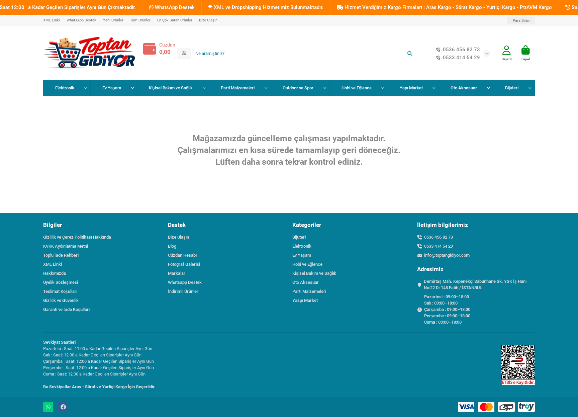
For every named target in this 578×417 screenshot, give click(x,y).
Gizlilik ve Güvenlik (61, 300)
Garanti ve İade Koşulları (66, 309)
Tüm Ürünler (140, 20)
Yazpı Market (305, 300)
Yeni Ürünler (113, 20)
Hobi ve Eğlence (357, 87)
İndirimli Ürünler (183, 291)
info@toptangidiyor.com (447, 255)
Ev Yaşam (111, 87)
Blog (172, 246)
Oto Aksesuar (464, 87)
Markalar (176, 273)
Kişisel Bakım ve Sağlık (171, 87)
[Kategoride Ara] (184, 53)
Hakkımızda (54, 273)
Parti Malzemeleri (238, 87)
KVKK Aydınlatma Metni (65, 246)
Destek (177, 225)
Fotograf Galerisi (184, 264)
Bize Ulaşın (208, 20)
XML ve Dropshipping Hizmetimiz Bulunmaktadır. (267, 7)
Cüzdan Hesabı (182, 255)
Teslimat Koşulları (60, 291)
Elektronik (64, 87)
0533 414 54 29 (461, 58)
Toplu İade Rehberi (61, 255)
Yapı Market (411, 87)
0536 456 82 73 (461, 50)
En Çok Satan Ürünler (174, 20)
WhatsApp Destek (174, 7)
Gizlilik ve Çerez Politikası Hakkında (77, 237)
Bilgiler (52, 225)
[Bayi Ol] (506, 50)
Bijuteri (511, 87)
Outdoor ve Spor (298, 87)
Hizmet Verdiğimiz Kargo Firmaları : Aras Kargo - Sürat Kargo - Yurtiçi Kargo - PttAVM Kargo (447, 7)
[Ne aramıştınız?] (409, 53)
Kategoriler (306, 225)
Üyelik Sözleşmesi (60, 282)
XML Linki (51, 20)
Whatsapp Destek (185, 282)
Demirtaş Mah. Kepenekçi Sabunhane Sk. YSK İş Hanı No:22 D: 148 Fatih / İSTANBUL (475, 284)
